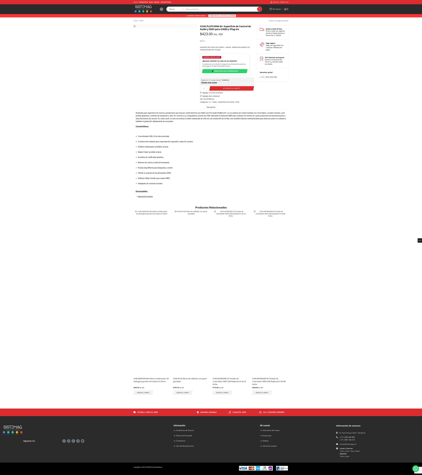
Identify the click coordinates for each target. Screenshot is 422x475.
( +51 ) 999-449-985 (347, 437)
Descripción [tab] (211, 107)
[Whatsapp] (73, 441)
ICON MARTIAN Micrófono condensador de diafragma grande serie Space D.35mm (151, 380)
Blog (151, 2)
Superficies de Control (226, 102)
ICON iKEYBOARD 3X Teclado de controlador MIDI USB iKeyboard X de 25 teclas (229, 381)
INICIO (136, 2)
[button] (415, 468)
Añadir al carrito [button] (143, 392)
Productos (143, 2)
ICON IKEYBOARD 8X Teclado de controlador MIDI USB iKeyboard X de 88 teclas (269, 381)
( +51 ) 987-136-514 (347, 440)
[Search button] (259, 9)
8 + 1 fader (213, 102)
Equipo (156, 2)
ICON (237, 102)
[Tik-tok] (78, 441)
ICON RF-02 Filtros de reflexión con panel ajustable (190, 380)
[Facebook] (64, 441)
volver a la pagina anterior (278, 21)
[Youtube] (82, 441)
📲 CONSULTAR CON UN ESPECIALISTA (224, 71)
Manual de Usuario (145, 196)
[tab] (211, 107)
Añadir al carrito (232, 88)
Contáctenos (165, 2)
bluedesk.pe (158, 467)
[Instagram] (68, 441)
